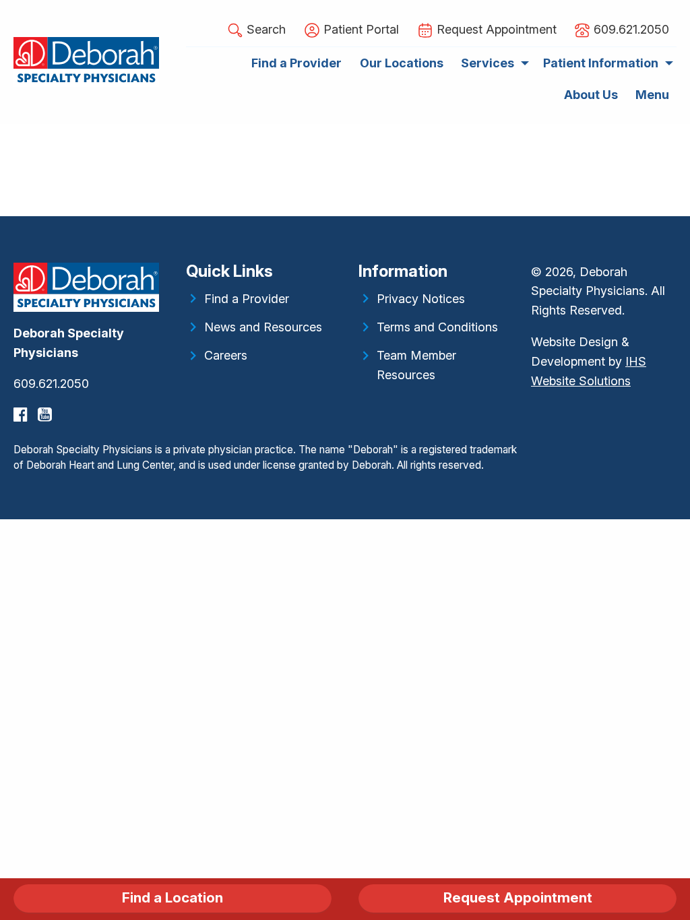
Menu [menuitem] (652, 95)
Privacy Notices (421, 299)
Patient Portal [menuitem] (359, 29)
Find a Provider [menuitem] (296, 63)
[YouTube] (46, 414)
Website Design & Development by (588, 361)
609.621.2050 (51, 383)
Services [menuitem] (487, 63)
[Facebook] (22, 414)
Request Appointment (517, 897)
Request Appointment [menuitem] (495, 29)
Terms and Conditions (437, 327)
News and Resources (263, 327)
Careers (225, 355)
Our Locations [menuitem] (401, 63)
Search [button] (264, 29)
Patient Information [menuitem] (600, 63)
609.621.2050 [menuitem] (629, 29)
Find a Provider (246, 299)
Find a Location (172, 897)
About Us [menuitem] (591, 95)
